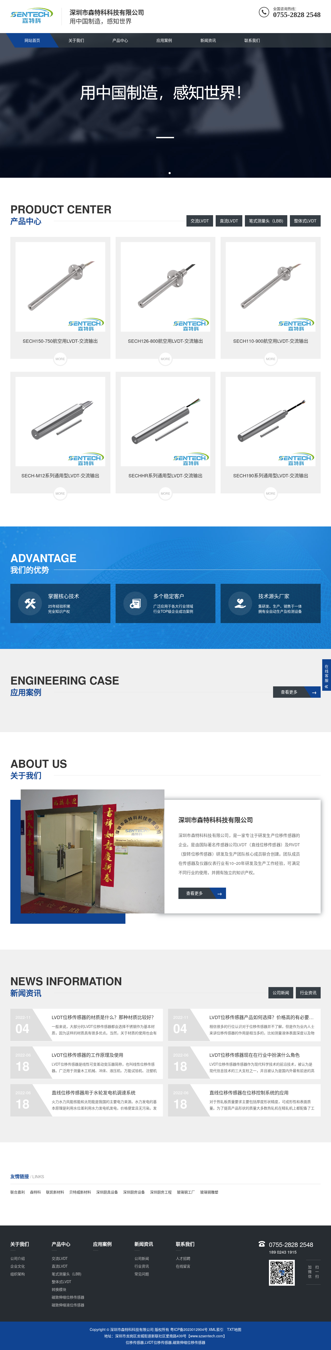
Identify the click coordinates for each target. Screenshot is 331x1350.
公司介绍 (17, 1258)
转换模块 (59, 1289)
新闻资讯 (208, 40)
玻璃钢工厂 (186, 1191)
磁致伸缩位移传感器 (68, 1297)
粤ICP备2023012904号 (189, 1329)
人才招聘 (183, 1258)
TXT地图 (234, 1329)
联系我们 (252, 40)
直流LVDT (229, 221)
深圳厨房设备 (134, 1191)
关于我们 (76, 40)
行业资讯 (308, 993)
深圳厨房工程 (161, 1191)
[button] (161, 173)
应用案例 (164, 40)
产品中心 (120, 40)
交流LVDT (200, 221)
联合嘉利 (17, 1191)
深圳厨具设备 (107, 1191)
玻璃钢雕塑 (209, 1191)
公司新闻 (281, 993)
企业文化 (17, 1266)
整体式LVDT (305, 221)
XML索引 (216, 1329)
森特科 (35, 1191)
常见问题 (141, 1273)
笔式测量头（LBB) (266, 221)
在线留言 (183, 1266)
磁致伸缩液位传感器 (68, 1304)
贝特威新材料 (80, 1191)
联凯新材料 (55, 1191)
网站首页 (32, 40)
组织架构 (17, 1273)
